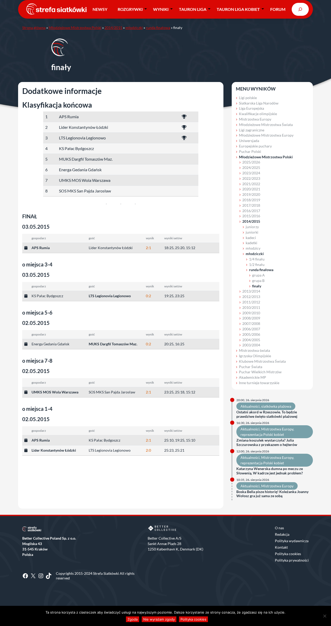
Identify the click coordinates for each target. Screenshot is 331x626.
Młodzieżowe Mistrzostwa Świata (266, 124)
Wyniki (161, 9)
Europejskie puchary (255, 146)
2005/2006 (251, 334)
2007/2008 (251, 323)
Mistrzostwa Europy (255, 119)
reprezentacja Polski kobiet (262, 434)
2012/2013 (251, 296)
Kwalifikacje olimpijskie (258, 113)
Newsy (100, 9)
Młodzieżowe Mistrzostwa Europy (266, 135)
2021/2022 (251, 184)
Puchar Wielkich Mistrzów (260, 372)
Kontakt (281, 547)
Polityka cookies (288, 554)
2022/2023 (251, 178)
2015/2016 (251, 216)
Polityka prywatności (292, 560)
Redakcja (282, 534)
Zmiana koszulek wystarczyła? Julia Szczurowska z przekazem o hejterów (266, 442)
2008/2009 (251, 318)
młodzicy (253, 248)
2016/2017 (251, 210)
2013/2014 (251, 291)
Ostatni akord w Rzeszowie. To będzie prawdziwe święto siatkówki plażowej (266, 414)
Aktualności (250, 406)
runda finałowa (158, 27)
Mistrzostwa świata (254, 350)
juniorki (252, 232)
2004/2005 (251, 340)
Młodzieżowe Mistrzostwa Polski (75, 27)
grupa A (258, 275)
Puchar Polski (250, 151)
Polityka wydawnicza (292, 541)
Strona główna (34, 27)
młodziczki (134, 27)
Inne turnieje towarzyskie (259, 383)
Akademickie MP (252, 377)
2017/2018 (251, 205)
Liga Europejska (251, 108)
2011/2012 (251, 302)
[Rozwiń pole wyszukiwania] (300, 9)
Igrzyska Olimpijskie (255, 356)
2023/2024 (251, 173)
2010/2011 (251, 307)
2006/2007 (251, 329)
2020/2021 (251, 189)
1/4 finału (257, 259)
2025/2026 (251, 162)
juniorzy (252, 227)
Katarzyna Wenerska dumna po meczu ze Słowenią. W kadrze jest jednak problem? (269, 471)
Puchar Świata (250, 366)
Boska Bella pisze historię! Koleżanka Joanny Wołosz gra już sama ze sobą (272, 494)
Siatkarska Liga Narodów (259, 103)
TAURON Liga (192, 9)
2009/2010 (251, 313)
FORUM (277, 9)
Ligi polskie (248, 97)
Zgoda (132, 619)
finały (256, 286)
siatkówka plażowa (276, 406)
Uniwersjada (249, 140)
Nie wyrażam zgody (159, 619)
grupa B (258, 280)
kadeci (251, 237)
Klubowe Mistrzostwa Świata (262, 361)
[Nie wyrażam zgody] (324, 615)
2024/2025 (251, 167)
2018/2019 (251, 200)
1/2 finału (257, 264)
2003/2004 (251, 345)
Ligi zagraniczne (251, 130)
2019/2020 (251, 194)
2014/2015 (113, 27)
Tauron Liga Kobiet (238, 9)
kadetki (251, 243)
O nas (279, 528)
